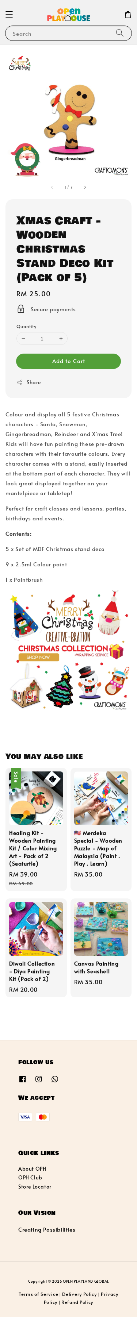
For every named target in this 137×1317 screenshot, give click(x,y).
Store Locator (35, 1186)
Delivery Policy (79, 1294)
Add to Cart (68, 361)
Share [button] (34, 382)
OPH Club (30, 1177)
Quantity (26, 326)
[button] (9, 15)
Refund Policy (77, 1302)
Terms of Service (38, 1294)
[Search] (120, 33)
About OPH (32, 1168)
